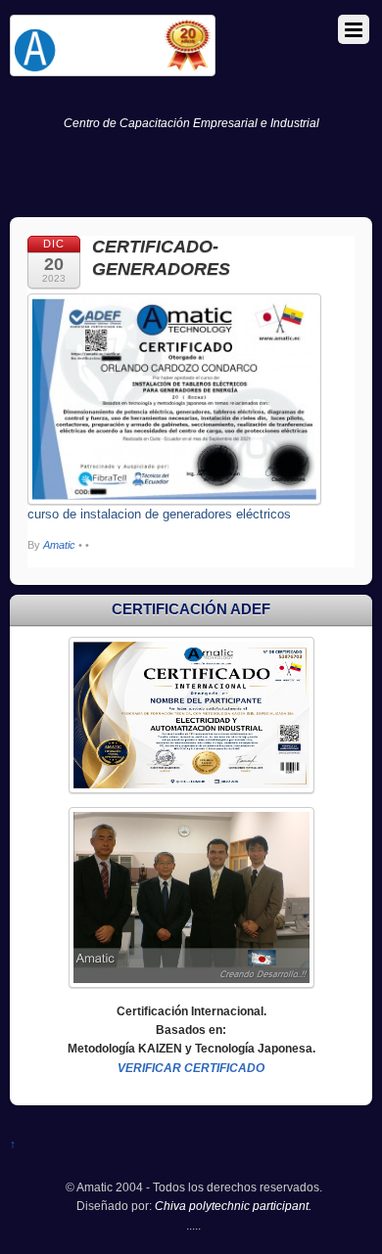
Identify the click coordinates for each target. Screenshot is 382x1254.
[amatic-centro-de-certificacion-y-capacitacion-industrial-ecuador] (112, 68)
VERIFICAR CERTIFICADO (191, 1067)
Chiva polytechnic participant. (233, 1205)
